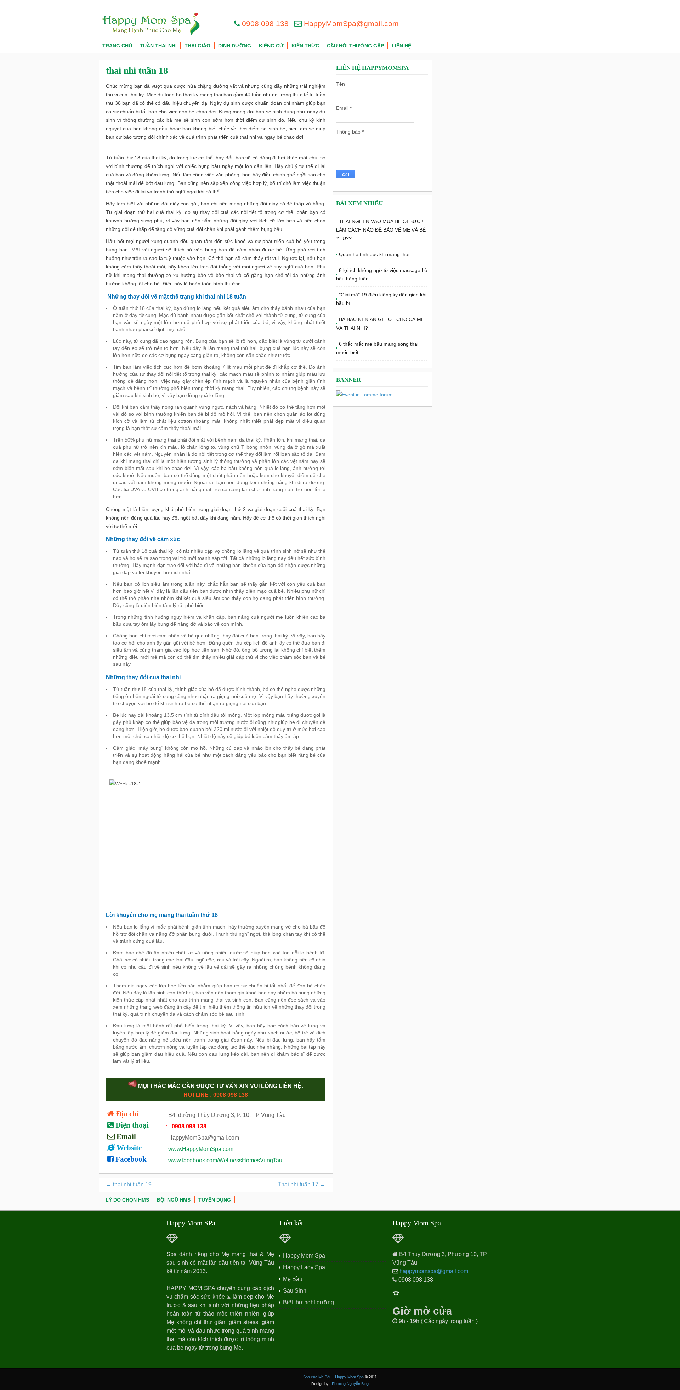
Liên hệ (401, 46)
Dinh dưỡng (234, 46)
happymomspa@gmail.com (434, 1271)
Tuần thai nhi (158, 46)
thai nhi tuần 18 (137, 71)
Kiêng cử (271, 46)
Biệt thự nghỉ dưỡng (308, 1302)
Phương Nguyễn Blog (350, 1384)
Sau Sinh (294, 1291)
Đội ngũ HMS (174, 1200)
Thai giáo (197, 46)
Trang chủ (117, 46)
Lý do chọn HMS (127, 1200)
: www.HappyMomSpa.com (199, 1149)
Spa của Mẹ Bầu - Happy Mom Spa (333, 1377)
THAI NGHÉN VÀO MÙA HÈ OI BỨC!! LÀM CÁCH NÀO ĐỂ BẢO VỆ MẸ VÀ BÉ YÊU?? (381, 230)
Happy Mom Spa (304, 1256)
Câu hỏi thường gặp (355, 46)
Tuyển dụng (214, 1200)
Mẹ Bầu (292, 1279)
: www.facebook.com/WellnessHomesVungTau (223, 1160)
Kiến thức (305, 46)
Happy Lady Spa (304, 1267)
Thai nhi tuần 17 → (301, 1184)
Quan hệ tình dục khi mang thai (374, 254)
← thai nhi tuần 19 (129, 1184)
